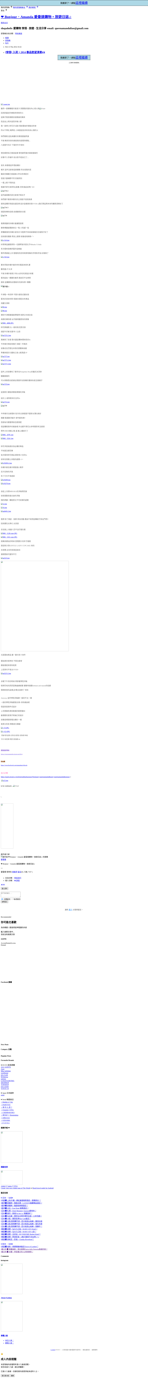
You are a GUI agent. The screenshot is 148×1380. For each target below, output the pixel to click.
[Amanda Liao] (7, 848)
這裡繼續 (82, 57)
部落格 (7, 40)
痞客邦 (14, 872)
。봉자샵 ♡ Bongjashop (9, 1115)
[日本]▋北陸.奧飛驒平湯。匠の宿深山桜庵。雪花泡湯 (21, 1224)
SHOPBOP (5, 1083)
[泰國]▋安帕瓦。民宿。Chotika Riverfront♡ (17, 1239)
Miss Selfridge (6, 1071)
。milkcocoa (5, 1118)
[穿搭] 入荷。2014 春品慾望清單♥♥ (25, 52)
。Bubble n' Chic (7, 1102)
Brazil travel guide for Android (43, 1188)
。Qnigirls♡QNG (7, 1110)
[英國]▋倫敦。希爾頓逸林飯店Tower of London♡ (19, 1247)
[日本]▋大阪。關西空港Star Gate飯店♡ (16, 1219)
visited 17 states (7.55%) (9, 1186)
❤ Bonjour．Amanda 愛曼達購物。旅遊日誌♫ (36, 17)
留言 (19, 872)
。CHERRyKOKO (8, 1112)
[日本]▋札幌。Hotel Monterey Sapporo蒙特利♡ (18, 1211)
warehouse (4, 1073)
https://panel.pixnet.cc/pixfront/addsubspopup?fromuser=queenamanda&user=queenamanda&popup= (35, 777)
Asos (2, 1069)
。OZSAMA (5, 1120)
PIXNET (57, 1350)
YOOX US (5, 1088)
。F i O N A (5, 1123)
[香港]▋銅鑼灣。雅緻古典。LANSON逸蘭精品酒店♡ (21, 1203)
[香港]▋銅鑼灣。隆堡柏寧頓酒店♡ (14, 1206)
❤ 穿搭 (17, 880)
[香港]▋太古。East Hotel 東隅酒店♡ (15, 1208)
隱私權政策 (86, 1350)
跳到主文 (4, 23)
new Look (4, 1075)
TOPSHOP (5, 1085)
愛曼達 (3, 859)
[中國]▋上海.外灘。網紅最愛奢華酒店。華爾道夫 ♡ (21, 1200)
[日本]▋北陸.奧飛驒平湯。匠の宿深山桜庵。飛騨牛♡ (21, 1226)
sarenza (3, 1079)
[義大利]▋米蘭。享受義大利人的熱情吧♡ (17, 1252)
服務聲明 (94, 1350)
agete (2, 1095)
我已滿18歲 (5, 1376)
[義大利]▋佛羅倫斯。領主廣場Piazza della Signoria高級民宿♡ (24, 1249)
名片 (7, 43)
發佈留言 (4, 902)
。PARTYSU (6, 1105)
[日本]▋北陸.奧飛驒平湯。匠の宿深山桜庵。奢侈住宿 (21, 1221)
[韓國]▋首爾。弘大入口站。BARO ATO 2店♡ (18, 1232)
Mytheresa (4, 1077)
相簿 (7, 38)
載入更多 (4, 888)
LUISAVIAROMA (7, 1081)
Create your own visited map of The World (15, 1188)
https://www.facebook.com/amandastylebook (14, 765)
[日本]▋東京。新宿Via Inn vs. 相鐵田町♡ (16, 1213)
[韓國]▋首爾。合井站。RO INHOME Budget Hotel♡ (21, 1234)
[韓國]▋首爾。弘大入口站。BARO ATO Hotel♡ (19, 1229)
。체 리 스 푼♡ (6, 1107)
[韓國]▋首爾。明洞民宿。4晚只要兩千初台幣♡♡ (20, 1237)
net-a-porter (5, 1087)
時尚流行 (17, 878)
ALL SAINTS (6, 1067)
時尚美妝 (18, 33)
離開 (12, 1376)
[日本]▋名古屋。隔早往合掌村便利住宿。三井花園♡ (21, 1216)
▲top (3, 884)
